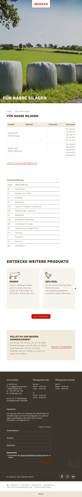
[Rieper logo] (41, 2)
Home (9, 111)
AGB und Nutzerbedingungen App (19, 487)
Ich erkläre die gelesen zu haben (29, 456)
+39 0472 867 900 (16, 391)
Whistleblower (48, 485)
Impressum (25, 485)
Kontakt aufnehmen (61, 347)
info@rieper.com (15, 393)
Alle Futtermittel (22, 111)
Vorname (10, 438)
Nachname (11, 445)
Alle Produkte (41, 316)
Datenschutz (36, 485)
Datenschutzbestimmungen (31, 455)
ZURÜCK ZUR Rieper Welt (21, 477)
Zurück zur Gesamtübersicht (22, 163)
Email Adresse (13, 430)
